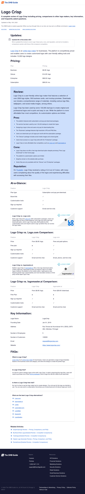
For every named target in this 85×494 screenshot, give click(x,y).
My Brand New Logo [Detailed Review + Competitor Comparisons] (32, 433)
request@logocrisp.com (50, 341)
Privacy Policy (61, 487)
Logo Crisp (15, 51)
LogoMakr (18, 411)
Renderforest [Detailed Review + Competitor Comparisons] (30, 442)
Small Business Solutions (29, 29)
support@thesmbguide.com (37, 467)
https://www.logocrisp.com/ (51, 345)
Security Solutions (55, 467)
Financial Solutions (55, 461)
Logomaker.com (19, 408)
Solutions (4, 29)
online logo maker (29, 51)
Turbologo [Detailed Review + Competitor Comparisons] (29, 436)
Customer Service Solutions (58, 476)
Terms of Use (43, 490)
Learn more (72, 26)
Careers (31, 458)
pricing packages (35, 374)
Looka (16, 405)
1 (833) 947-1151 (34, 464)
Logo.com (52, 143)
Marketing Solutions (14, 29)
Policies (31, 461)
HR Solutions (54, 458)
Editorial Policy (71, 487)
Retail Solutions (54, 470)
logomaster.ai (62, 143)
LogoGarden (18, 417)
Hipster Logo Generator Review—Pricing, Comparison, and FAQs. (32, 439)
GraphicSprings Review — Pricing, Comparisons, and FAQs (30, 430)
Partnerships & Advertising (47, 487)
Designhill (18, 414)
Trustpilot (19, 170)
